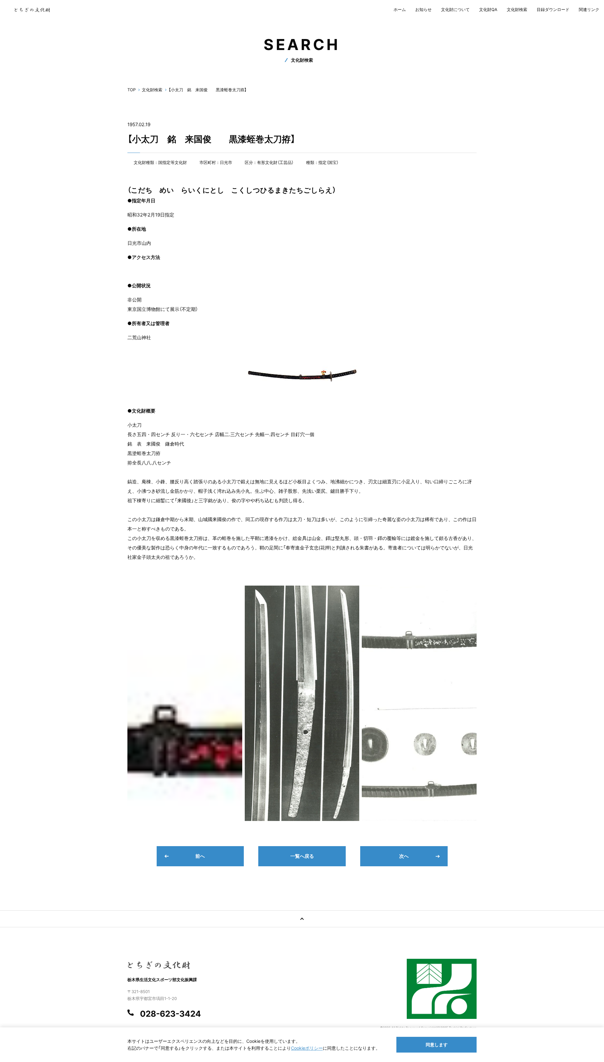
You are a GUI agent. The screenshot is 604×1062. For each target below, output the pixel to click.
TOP (131, 89)
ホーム (400, 9)
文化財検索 (517, 9)
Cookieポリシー (307, 1048)
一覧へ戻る (302, 856)
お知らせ (423, 9)
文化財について (455, 9)
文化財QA (488, 9)
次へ (404, 856)
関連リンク (589, 9)
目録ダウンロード (553, 9)
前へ (200, 856)
